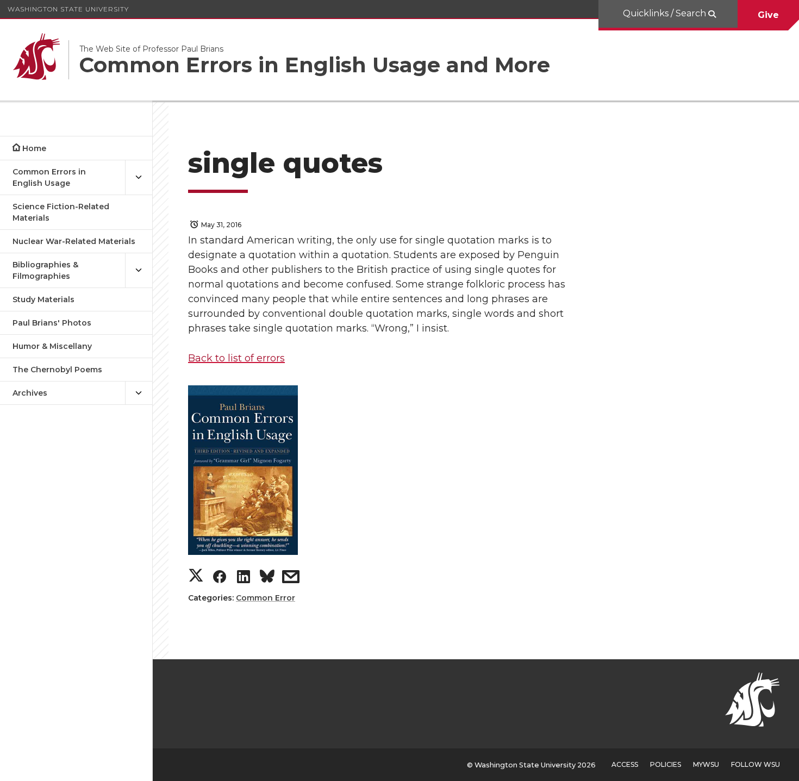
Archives (30, 393)
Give (768, 15)
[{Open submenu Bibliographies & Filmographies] (138, 270)
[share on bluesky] (267, 578)
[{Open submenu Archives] (138, 393)
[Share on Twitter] (196, 576)
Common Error (265, 598)
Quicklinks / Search (665, 13)
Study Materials (43, 299)
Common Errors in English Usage (49, 177)
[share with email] (290, 579)
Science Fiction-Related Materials (61, 212)
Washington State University (68, 9)
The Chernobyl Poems (57, 369)
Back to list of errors (236, 358)
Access (624, 764)
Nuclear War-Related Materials (74, 241)
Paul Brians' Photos (52, 323)
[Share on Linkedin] (243, 579)
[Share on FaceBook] (219, 579)
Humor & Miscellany (52, 346)
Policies (665, 764)
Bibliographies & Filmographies (45, 270)
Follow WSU (755, 764)
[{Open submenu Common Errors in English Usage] (138, 177)
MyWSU (706, 764)
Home (34, 148)
